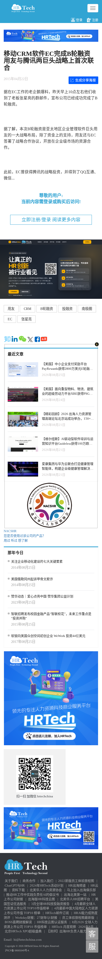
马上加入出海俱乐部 (81, 890)
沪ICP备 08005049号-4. (17, 950)
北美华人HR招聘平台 (75, 899)
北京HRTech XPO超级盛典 (23, 931)
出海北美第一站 (75, 894)
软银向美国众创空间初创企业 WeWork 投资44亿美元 (48, 636)
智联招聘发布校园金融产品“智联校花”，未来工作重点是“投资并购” (51, 616)
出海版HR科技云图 (41, 899)
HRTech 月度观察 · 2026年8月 (73, 927)
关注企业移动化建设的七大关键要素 (37, 561)
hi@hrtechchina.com (28, 939)
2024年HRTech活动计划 (46, 885)
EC (10, 319)
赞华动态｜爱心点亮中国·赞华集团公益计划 (42, 596)
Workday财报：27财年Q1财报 (36, 917)
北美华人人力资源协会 (46, 890)
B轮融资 (46, 309)
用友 (11, 309)
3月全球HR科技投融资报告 (50, 904)
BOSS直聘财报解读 (18, 922)
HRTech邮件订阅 (57, 913)
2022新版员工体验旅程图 (76, 881)
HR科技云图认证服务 (52, 922)
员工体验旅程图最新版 (78, 917)
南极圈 (87, 309)
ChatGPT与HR (15, 885)
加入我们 (46, 881)
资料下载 (18, 890)
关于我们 (11, 881)
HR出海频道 (77, 885)
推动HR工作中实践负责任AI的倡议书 (32, 894)
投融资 (67, 309)
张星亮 (26, 319)
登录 (79, 20)
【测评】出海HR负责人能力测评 (70, 931)
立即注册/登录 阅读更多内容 (51, 219)
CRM (27, 309)
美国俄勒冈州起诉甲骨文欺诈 (32, 579)
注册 (95, 20)
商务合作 (29, 881)
